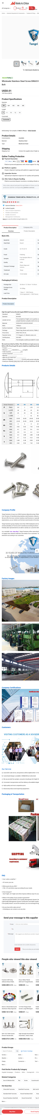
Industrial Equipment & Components (16, 13)
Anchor (20, 1058)
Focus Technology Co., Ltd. (23, 1108)
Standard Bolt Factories (10, 1093)
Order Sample (32, 130)
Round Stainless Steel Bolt (10, 1098)
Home (3, 13)
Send (17, 949)
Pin (36, 1058)
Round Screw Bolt (27, 1098)
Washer (4, 1058)
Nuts (36, 1055)
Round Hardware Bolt (26, 1093)
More (3, 1101)
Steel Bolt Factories (23, 1089)
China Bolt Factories (9, 1089)
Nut (19, 1080)
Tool (36, 1061)
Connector (21, 1061)
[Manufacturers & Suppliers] (19, 3)
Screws (4, 1055)
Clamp (3, 1061)
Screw (26, 1080)
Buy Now (12, 1111)
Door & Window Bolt (8, 1080)
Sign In (5, 219)
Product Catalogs (27, 1051)
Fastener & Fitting (31, 13)
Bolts (19, 1055)
